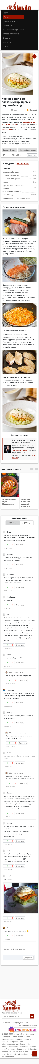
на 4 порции (23, 163)
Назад (5, 13)
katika (21, 773)
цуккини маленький (10, 175)
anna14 (9, 876)
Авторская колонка (11, 34)
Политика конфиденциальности (15, 1023)
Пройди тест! (8, 25)
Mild (10, 672)
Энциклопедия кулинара (13, 30)
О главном (7, 38)
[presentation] (31, 469)
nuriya (21, 672)
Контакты (7, 42)
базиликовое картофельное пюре (16, 198)
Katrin (9, 928)
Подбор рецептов (10, 21)
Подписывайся (25, 1029)
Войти (5, 46)
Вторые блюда (9, 150)
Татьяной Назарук (19, 450)
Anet (8, 851)
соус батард (7, 129)
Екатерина (22, 733)
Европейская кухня (28, 150)
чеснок (5, 182)
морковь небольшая (10, 172)
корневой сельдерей (11, 179)
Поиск (6, 17)
